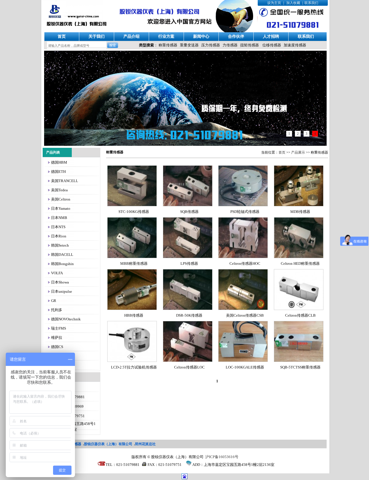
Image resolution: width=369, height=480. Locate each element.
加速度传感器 (295, 45)
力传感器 (230, 45)
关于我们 (97, 36)
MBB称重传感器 (134, 263)
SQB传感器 (189, 211)
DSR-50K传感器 (189, 315)
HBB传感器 (133, 315)
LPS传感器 (189, 263)
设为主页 (274, 3)
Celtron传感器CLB (300, 315)
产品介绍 (131, 36)
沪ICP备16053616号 (221, 457)
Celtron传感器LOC (189, 367)
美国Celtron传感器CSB (245, 315)
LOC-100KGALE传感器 (245, 367)
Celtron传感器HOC (244, 263)
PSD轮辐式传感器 (244, 211)
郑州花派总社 (145, 444)
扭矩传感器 (249, 45)
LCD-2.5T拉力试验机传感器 (134, 367)
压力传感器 (210, 45)
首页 (62, 36)
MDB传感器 (300, 211)
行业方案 (166, 36)
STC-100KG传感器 (133, 211)
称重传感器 (168, 45)
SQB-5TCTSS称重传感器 (300, 367)
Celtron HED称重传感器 (300, 263)
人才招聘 (271, 36)
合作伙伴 (236, 36)
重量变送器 (189, 45)
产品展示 (298, 152)
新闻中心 (201, 36)
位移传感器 (271, 45)
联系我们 (311, 3)
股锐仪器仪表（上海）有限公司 (108, 444)
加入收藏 (293, 3)
